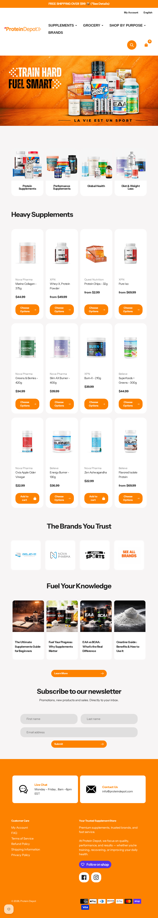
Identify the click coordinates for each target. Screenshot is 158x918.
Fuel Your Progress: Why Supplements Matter (61, 646)
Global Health (96, 186)
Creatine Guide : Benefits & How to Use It (127, 646)
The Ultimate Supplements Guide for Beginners (28, 646)
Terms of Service (22, 838)
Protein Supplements (27, 187)
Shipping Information (25, 849)
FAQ (14, 833)
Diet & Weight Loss (131, 187)
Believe (123, 373)
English (148, 12)
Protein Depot (28, 901)
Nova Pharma (24, 279)
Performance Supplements (62, 187)
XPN (53, 279)
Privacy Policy (20, 855)
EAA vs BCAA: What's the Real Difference (92, 646)
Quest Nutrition (94, 279)
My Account (19, 827)
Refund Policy (20, 844)
